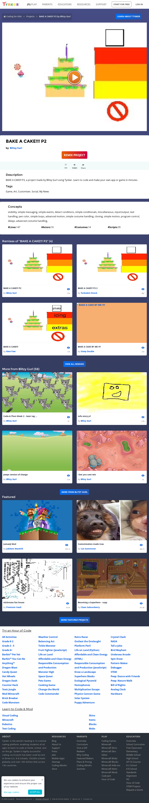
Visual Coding (10, 715)
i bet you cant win (87, 474)
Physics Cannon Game (87, 693)
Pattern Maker (119, 663)
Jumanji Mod (9, 544)
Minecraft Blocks (110, 761)
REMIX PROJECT (74, 155)
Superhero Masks (84, 676)
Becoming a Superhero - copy (92, 602)
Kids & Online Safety (60, 799)
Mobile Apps (58, 758)
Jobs (54, 754)
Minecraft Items (109, 768)
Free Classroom (134, 747)
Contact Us (87, 799)
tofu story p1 (84, 416)
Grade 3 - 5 (8, 645)
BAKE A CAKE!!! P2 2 (87, 288)
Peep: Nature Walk (121, 680)
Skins (92, 715)
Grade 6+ (7, 650)
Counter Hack (10, 685)
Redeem (81, 751)
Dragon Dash (9, 680)
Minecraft (8, 719)
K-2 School (131, 765)
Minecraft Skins (109, 747)
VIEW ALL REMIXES (74, 364)
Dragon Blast (9, 667)
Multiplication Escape (87, 689)
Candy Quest (9, 672)
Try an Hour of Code (16, 630)
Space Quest (45, 676)
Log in (139, 4)
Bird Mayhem (118, 650)
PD (127, 779)
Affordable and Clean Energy (54, 658)
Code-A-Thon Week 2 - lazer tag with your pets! (20, 416)
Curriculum (82, 744)
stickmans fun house (13, 602)
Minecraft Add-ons (111, 765)
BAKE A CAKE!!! (10, 346)
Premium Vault (13, 607)
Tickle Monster (46, 645)
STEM (114, 672)
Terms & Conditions (24, 799)
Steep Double (87, 351)
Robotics (7, 724)
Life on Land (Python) (86, 650)
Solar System (81, 698)
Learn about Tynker (128, 16)
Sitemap (56, 761)
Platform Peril (82, 645)
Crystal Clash (118, 637)
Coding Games (109, 740)
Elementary (132, 751)
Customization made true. (91, 544)
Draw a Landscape (85, 672)
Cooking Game (46, 685)
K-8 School (131, 768)
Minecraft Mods (109, 772)
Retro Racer (81, 637)
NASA (114, 641)
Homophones (82, 685)
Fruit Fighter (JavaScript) (52, 650)
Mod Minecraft (10, 693)
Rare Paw (11, 351)
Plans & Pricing (84, 761)
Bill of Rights (118, 685)
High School (132, 758)
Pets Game (44, 680)
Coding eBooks (59, 765)
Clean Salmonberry (90, 607)
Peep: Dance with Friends (125, 676)
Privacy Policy (42, 799)
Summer (81, 768)
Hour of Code (108, 779)
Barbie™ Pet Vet (11, 654)
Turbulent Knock (89, 293)
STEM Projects (133, 786)
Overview (81, 740)
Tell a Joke (116, 645)
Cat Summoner (88, 548)
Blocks (92, 724)
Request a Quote (134, 789)
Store (54, 768)
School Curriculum (135, 744)
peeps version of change (15, 474)
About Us (56, 744)
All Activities (9, 637)
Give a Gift (82, 747)
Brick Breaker (10, 698)
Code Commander (48, 693)
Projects (30, 16)
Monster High (46, 672)
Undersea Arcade (120, 654)
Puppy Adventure (84, 702)
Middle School (133, 754)
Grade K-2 (7, 641)
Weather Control (48, 637)
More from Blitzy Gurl (75, 492)
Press (54, 751)
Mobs (92, 728)
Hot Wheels (8, 676)
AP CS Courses (133, 761)
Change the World (48, 689)
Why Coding (83, 754)
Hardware (116, 693)
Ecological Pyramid (85, 680)
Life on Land (45, 654)
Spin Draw (117, 658)
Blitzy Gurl (16, 148)
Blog (54, 740)
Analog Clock (118, 689)
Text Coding (9, 728)
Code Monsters (10, 702)
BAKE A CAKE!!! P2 (12, 288)
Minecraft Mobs (109, 758)
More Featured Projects (74, 619)
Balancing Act (46, 641)
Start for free (121, 4)
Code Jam (106, 775)
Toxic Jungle (9, 689)
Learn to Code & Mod (17, 709)
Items (92, 719)
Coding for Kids (14, 16)
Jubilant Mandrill (14, 548)
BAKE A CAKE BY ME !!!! (89, 346)
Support (56, 747)
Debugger (116, 667)
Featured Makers (85, 758)
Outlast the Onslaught (87, 641)
